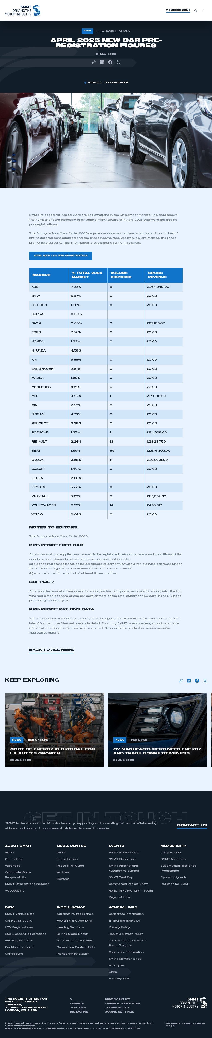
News (61, 853)
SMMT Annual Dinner (124, 853)
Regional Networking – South (131, 891)
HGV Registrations (19, 941)
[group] (54, 730)
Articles (63, 872)
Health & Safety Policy (126, 934)
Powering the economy (74, 921)
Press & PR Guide (70, 866)
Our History (14, 859)
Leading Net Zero (70, 927)
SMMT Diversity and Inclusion (27, 884)
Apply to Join (170, 853)
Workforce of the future (75, 941)
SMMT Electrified (122, 859)
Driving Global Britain (72, 934)
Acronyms (117, 965)
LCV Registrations (19, 927)
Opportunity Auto (173, 877)
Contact (63, 879)
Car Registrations (18, 921)
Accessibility (14, 891)
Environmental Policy (125, 921)
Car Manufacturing (19, 947)
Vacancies (13, 866)
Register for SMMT (175, 884)
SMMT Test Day (121, 877)
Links (113, 972)
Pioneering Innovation (73, 954)
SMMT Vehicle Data (19, 914)
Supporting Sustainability (76, 947)
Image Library (67, 859)
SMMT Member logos (125, 959)
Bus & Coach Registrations (25, 934)
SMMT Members (173, 859)
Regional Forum (121, 897)
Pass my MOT (119, 979)
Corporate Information (126, 914)
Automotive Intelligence (75, 914)
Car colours (14, 954)
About (9, 853)
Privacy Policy (119, 927)
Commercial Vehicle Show (128, 884)
